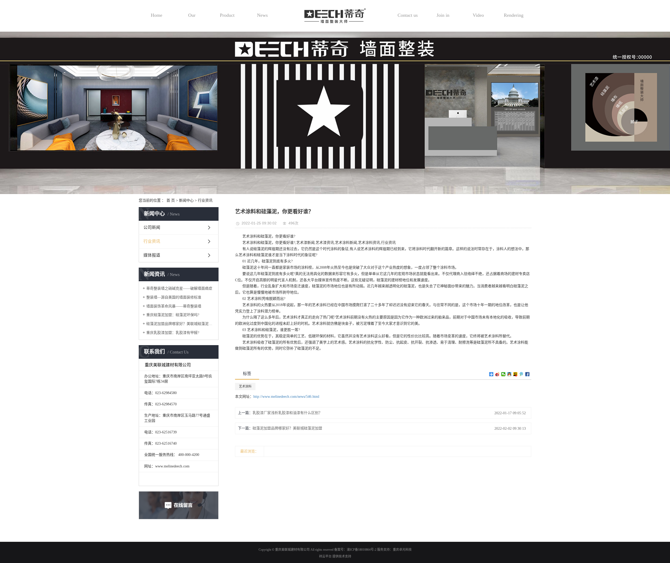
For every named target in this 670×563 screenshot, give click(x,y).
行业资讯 (205, 200)
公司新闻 (151, 227)
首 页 (170, 200)
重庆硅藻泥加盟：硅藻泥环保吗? (172, 315)
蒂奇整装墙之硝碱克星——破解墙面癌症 (179, 288)
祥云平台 (325, 556)
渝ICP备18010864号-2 (361, 549)
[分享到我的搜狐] (515, 374)
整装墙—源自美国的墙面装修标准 (173, 297)
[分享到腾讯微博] (521, 374)
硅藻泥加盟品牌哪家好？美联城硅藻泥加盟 (180, 324)
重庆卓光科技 (402, 549)
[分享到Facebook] (527, 374)
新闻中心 (186, 200)
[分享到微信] (503, 374)
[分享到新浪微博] (497, 374)
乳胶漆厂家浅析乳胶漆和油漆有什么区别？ (287, 413)
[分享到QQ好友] (509, 374)
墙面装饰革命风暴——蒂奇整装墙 (173, 306)
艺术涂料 (245, 386)
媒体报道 (151, 255)
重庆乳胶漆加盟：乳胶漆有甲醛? (172, 333)
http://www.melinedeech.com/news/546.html (286, 397)
